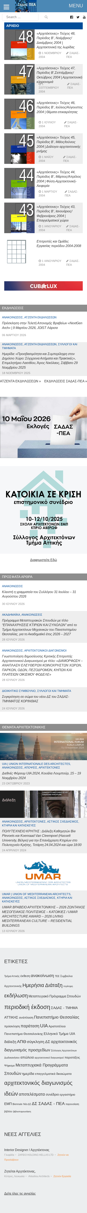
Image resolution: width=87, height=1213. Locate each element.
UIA (44, 1025)
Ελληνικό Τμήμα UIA (59, 1034)
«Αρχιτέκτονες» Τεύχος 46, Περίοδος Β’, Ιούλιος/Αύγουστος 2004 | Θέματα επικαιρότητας (60, 107)
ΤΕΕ (57, 976)
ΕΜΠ (8, 1104)
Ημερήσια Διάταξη (42, 985)
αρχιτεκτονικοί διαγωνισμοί (49, 1057)
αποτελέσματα (32, 1094)
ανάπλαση (26, 1017)
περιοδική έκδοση (27, 1006)
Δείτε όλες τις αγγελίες (20, 1193)
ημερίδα (28, 1074)
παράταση (30, 1025)
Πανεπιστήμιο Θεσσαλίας (56, 1017)
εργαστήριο (67, 1094)
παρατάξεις (72, 1057)
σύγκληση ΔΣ (38, 1042)
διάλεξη (10, 1042)
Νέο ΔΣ (27, 1104)
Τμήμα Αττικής (12, 976)
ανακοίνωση (42, 975)
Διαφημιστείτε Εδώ (43, 560)
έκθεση (25, 976)
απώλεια (27, 1057)
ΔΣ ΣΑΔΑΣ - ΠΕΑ (48, 1103)
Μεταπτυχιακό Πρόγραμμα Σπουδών (55, 996)
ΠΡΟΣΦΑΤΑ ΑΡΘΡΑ (17, 577)
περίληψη (68, 986)
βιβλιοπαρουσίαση (22, 1111)
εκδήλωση (16, 995)
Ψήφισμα (9, 1065)
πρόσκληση (12, 1026)
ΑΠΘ (21, 1041)
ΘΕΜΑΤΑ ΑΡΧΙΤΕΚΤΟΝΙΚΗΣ (24, 727)
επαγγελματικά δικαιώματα (53, 1073)
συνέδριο (52, 1094)
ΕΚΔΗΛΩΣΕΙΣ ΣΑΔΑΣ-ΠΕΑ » (65, 381)
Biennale (17, 1104)
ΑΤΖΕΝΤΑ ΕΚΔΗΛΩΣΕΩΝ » (20, 381)
